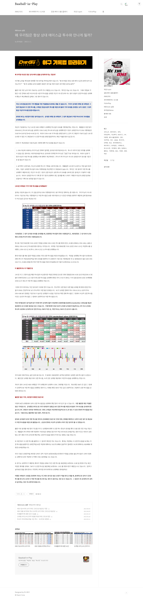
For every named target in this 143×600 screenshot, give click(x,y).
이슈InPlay (107, 103)
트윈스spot (78, 11)
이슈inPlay (92, 11)
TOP (126, 593)
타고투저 (114, 135)
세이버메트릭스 (117, 143)
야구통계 (114, 148)
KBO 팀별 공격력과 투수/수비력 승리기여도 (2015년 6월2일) (36, 511)
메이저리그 (107, 145)
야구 (111, 140)
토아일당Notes (109, 110)
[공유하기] (21, 494)
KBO (116, 151)
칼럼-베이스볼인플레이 (59, 11)
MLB (110, 143)
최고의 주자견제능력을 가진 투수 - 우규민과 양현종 (33, 519)
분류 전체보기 (108, 86)
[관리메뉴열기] (139, 3)
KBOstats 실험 (23, 505)
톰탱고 (106, 151)
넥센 (105, 154)
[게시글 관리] (24, 494)
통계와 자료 (107, 114)
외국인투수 (107, 135)
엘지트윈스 (113, 132)
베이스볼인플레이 (114, 137)
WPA (119, 132)
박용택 (106, 137)
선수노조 (106, 132)
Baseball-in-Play (26, 4)
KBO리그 (120, 135)
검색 (121, 4)
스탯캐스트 (121, 145)
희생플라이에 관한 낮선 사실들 (26, 514)
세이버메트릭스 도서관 (37, 11)
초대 (105, 117)
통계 (119, 148)
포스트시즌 (107, 148)
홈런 (125, 151)
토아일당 (114, 145)
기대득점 (111, 151)
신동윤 (116, 140)
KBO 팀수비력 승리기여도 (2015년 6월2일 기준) (32, 509)
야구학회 (106, 140)
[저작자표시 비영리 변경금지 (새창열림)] (38, 494)
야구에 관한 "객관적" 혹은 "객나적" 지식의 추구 (33, 560)
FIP (125, 135)
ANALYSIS (19, 11)
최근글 (106, 160)
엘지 (121, 137)
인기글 (112, 160)
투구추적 (121, 140)
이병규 (121, 151)
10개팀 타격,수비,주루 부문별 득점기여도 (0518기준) (33, 516)
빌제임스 (124, 148)
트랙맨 (106, 143)
